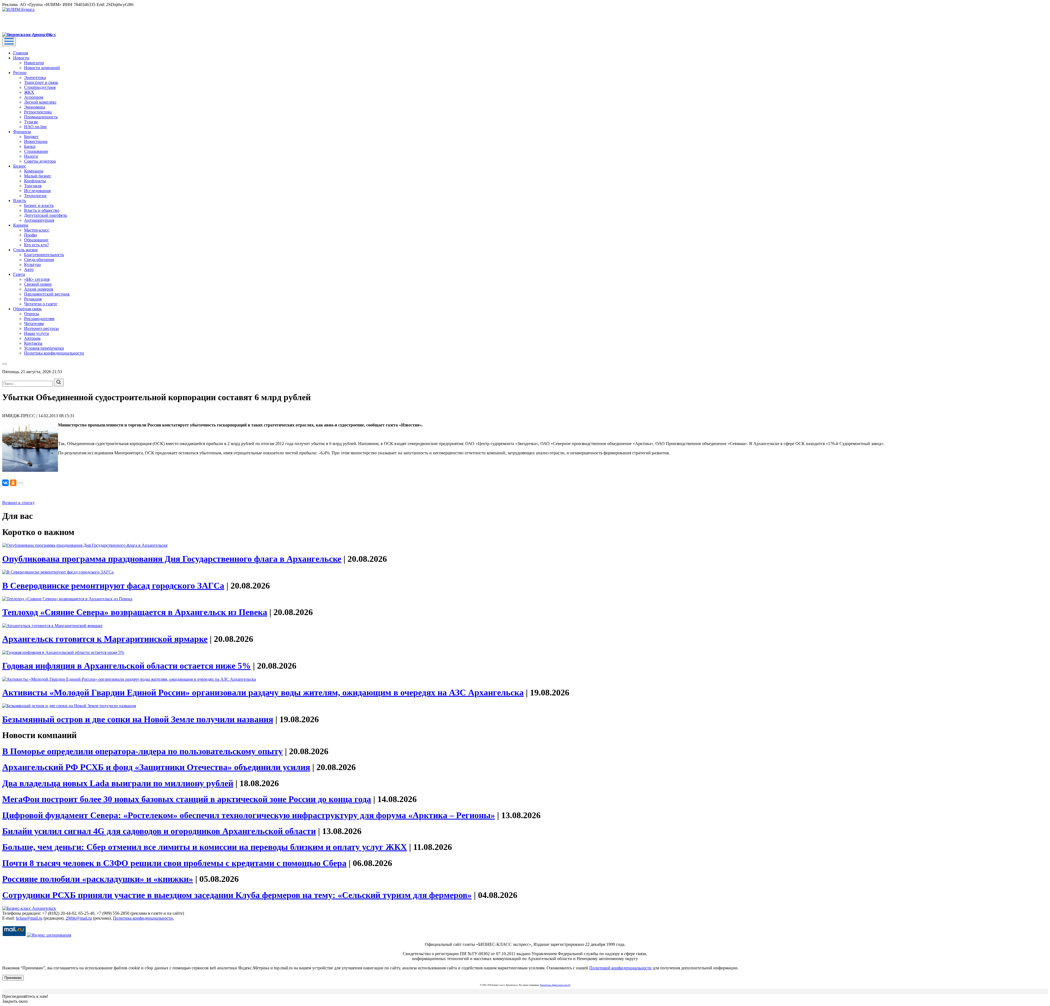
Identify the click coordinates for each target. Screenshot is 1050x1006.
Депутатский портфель (45, 215)
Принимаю (13, 978)
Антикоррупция (39, 220)
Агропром (33, 97)
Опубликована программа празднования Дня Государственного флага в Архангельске (171, 559)
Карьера (20, 225)
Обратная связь (27, 308)
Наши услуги (36, 333)
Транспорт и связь (41, 82)
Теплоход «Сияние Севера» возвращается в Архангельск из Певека (134, 612)
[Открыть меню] (9, 41)
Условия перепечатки (44, 348)
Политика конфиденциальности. (143, 918)
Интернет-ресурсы (41, 328)
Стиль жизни (25, 249)
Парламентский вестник (47, 294)
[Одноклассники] (13, 482)
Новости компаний (42, 67)
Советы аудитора (40, 161)
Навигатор (34, 62)
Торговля (32, 185)
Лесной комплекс (40, 102)
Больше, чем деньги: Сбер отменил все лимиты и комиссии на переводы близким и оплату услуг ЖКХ (204, 847)
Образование (36, 240)
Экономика (34, 107)
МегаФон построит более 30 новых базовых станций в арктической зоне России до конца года (186, 799)
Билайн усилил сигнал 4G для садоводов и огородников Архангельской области (159, 831)
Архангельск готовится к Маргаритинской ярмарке (105, 639)
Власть (19, 200)
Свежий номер (38, 284)
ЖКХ (29, 92)
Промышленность (41, 117)
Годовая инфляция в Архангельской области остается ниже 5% (126, 666)
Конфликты (35, 181)
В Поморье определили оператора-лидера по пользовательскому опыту (142, 751)
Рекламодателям (39, 318)
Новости (21, 57)
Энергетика (35, 77)
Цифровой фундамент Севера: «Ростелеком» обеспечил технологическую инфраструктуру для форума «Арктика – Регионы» (248, 815)
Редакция (33, 299)
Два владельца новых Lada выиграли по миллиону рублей (117, 783)
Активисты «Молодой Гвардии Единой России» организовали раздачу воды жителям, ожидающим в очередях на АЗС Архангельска (263, 692)
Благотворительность (44, 254)
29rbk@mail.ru (79, 918)
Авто (29, 269)
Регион (20, 72)
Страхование (36, 151)
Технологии (35, 195)
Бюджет (31, 136)
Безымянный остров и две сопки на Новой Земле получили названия (137, 719)
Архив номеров (38, 289)
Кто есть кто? (36, 244)
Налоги (31, 156)
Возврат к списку (18, 502)
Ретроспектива (38, 112)
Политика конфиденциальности (54, 353)
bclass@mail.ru (29, 918)
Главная (20, 53)
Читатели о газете (40, 304)
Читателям (34, 323)
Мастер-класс (36, 230)
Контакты (33, 343)
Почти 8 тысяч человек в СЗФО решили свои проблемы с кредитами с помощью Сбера (174, 863)
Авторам (32, 338)
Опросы (31, 313)
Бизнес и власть (39, 205)
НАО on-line (35, 126)
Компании (33, 171)
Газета (19, 274)
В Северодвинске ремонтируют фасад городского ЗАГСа (113, 585)
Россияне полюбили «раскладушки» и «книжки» (97, 879)
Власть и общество (41, 210)
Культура (32, 264)
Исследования (37, 190)
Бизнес (19, 166)
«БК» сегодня (36, 279)
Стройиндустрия (40, 87)
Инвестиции (36, 141)
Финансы (22, 131)
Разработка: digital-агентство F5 (555, 985)
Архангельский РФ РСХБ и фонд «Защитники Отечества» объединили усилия (156, 767)
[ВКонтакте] (5, 482)
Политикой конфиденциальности (620, 968)
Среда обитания (39, 259)
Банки (30, 146)
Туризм (31, 121)
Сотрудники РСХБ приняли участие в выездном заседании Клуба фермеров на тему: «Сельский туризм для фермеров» (237, 895)
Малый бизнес (37, 176)
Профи (30, 235)
